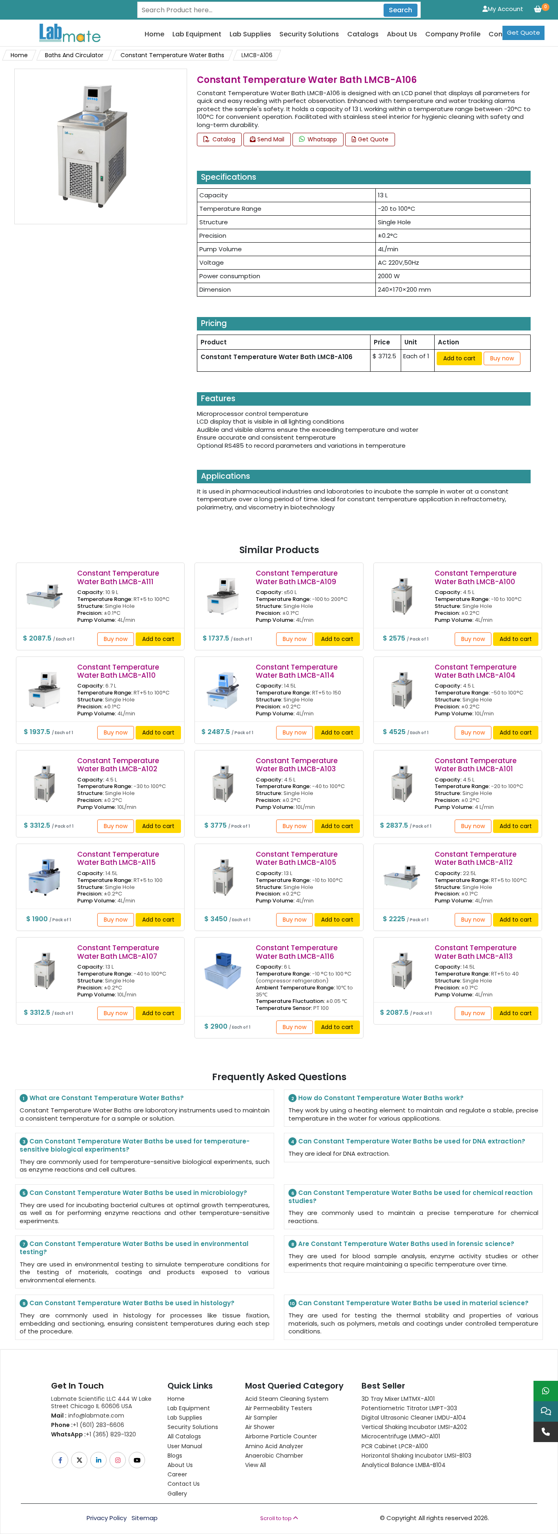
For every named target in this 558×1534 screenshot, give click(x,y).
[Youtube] (137, 1460)
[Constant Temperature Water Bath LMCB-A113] (402, 965)
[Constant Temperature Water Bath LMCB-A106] (92, 146)
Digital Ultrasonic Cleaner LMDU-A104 (414, 1417)
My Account (505, 8)
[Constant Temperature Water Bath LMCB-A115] (44, 871)
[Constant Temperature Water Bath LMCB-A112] (402, 871)
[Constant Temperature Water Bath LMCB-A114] (223, 684)
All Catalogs (184, 1436)
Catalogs (363, 34)
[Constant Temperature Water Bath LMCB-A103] (223, 778)
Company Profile (452, 34)
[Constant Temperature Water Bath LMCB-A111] (44, 590)
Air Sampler (261, 1417)
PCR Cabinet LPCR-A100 (395, 1446)
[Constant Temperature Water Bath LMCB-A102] (44, 778)
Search (400, 10)
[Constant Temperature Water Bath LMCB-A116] (223, 965)
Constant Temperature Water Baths (172, 55)
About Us (402, 34)
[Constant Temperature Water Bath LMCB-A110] (44, 684)
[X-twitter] (79, 1460)
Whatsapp (321, 139)
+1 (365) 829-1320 (93, 1434)
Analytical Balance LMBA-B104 (404, 1465)
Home (154, 34)
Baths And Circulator (74, 55)
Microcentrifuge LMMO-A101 (401, 1436)
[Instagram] (118, 1460)
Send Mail (270, 139)
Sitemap (145, 1518)
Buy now (502, 358)
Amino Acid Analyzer (274, 1446)
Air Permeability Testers (278, 1408)
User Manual (184, 1446)
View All (255, 1465)
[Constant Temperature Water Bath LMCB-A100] (402, 590)
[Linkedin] (99, 1460)
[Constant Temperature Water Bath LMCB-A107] (44, 965)
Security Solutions (309, 34)
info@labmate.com (87, 1415)
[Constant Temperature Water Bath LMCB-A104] (402, 684)
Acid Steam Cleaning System (286, 1398)
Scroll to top (276, 1518)
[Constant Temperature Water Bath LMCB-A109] (223, 590)
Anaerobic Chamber (274, 1455)
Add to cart (459, 358)
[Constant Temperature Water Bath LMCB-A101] (402, 778)
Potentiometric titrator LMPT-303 (409, 1408)
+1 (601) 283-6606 (87, 1425)
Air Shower (260, 1427)
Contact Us (183, 1483)
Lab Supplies (250, 34)
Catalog (223, 139)
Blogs (174, 1455)
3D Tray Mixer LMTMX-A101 (398, 1398)
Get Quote (523, 32)
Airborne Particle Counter (281, 1436)
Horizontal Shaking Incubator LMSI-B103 (416, 1455)
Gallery (177, 1493)
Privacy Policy (107, 1518)
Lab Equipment (196, 34)
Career (177, 1474)
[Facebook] (60, 1460)
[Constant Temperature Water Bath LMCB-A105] (223, 871)
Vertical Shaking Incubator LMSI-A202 (414, 1427)
